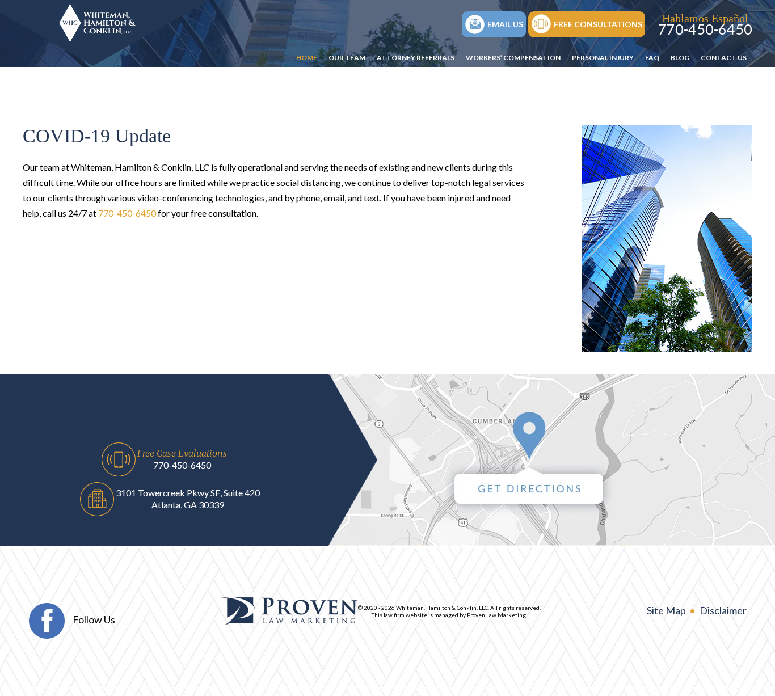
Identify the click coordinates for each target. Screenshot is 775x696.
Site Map (666, 610)
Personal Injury (603, 57)
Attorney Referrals (415, 57)
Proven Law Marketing (496, 614)
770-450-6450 (705, 28)
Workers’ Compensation (513, 57)
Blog (680, 57)
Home (306, 57)
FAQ (652, 57)
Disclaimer (723, 610)
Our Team (346, 57)
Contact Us (724, 57)
